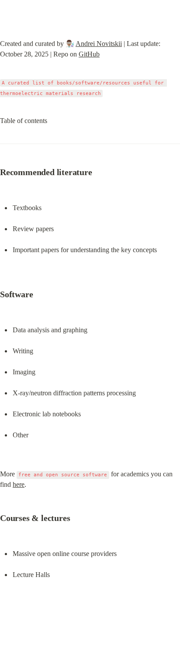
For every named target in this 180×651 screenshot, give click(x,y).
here (18, 484)
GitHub (89, 54)
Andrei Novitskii (99, 43)
